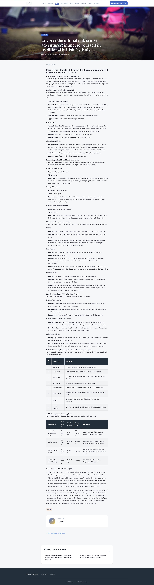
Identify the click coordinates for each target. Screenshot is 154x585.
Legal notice (44, 574)
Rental (77, 3)
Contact (52, 574)
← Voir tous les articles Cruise (56, 533)
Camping (50, 3)
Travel (90, 3)
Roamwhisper (32, 574)
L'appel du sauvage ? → (118, 3)
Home (44, 3)
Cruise (57, 3)
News (71, 3)
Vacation (96, 3)
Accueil (48, 64)
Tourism (83, 3)
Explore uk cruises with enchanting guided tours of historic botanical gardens (92, 556)
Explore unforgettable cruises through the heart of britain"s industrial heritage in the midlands (58, 557)
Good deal (64, 3)
